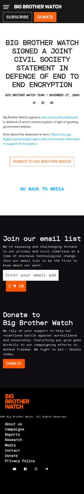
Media (10, 445)
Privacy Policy (20, 461)
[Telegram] (46, 469)
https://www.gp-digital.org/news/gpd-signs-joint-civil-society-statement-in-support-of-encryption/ (41, 139)
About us (13, 424)
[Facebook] (25, 469)
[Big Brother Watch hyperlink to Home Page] (37, 7)
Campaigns (14, 429)
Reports (12, 434)
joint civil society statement (59, 117)
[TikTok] (54, 469)
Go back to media (42, 189)
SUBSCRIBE (17, 17)
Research (13, 439)
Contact (12, 450)
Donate (11, 455)
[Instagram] (36, 469)
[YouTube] (14, 469)
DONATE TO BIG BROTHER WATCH (42, 161)
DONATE (45, 17)
